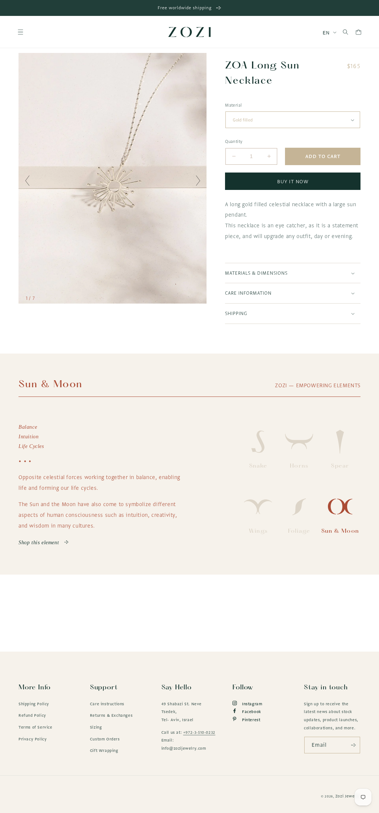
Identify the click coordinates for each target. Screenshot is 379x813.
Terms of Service (36, 727)
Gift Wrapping (104, 750)
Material (233, 105)
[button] (20, 32)
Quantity (233, 141)
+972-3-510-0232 (199, 732)
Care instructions (107, 703)
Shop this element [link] (40, 542)
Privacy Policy (33, 739)
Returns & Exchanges (111, 715)
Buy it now (293, 181)
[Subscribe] (352, 745)
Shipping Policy (34, 703)
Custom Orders (105, 739)
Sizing (96, 727)
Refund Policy (32, 715)
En (326, 33)
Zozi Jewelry (347, 796)
